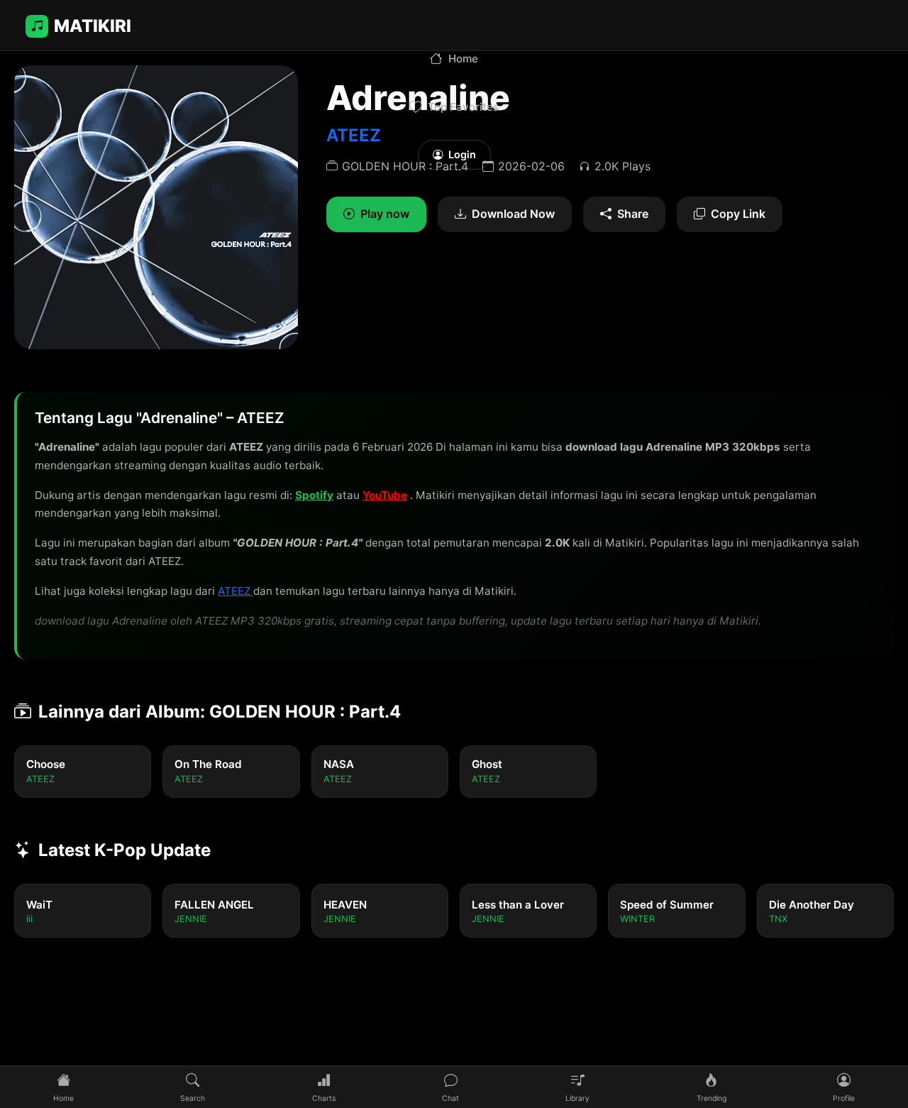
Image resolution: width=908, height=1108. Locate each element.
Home (463, 58)
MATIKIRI (92, 26)
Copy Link (738, 214)
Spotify (314, 495)
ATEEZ (235, 591)
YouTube (384, 495)
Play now (384, 214)
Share (632, 214)
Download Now (513, 214)
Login (462, 154)
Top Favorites (463, 107)
